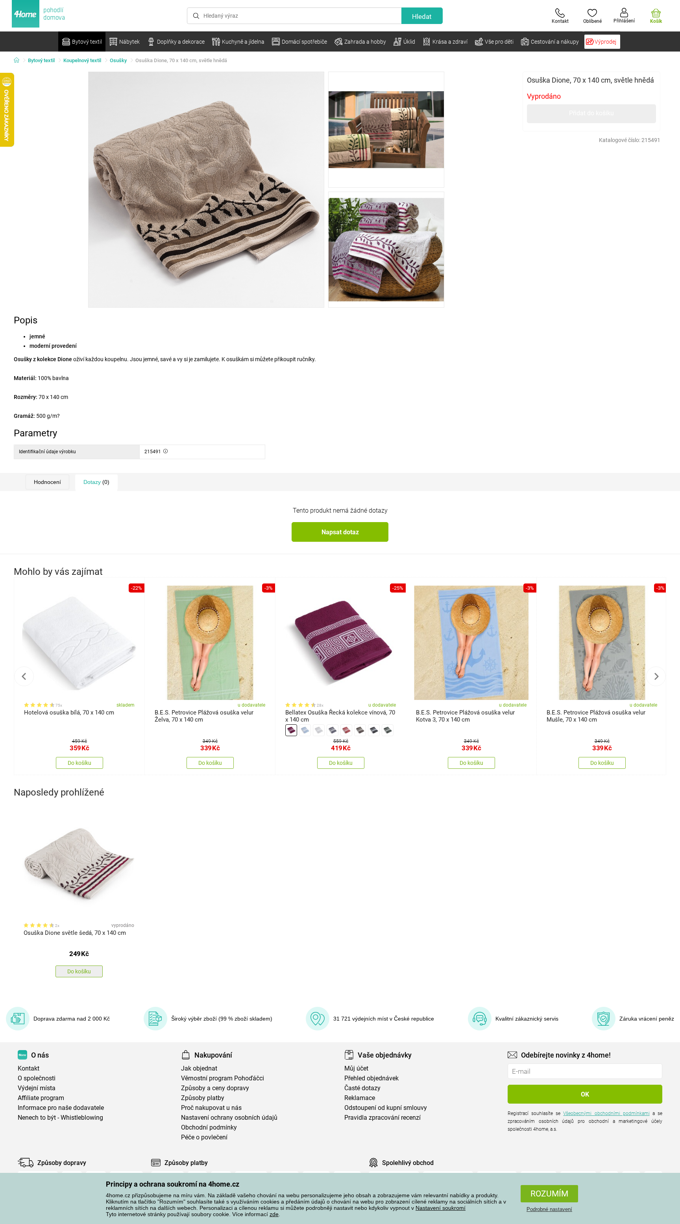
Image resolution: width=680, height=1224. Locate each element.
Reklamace (359, 1098)
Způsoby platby (202, 1098)
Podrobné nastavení (549, 1209)
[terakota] (346, 730)
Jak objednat (199, 1068)
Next (656, 676)
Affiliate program (41, 1098)
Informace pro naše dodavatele (61, 1108)
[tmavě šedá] (373, 730)
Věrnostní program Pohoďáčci (222, 1078)
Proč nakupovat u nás (211, 1108)
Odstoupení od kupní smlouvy (385, 1108)
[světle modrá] (304, 730)
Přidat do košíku (591, 113)
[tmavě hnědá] (360, 730)
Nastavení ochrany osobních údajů (229, 1118)
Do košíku (79, 763)
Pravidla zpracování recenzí (382, 1118)
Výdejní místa (36, 1088)
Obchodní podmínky (209, 1127)
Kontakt (28, 1068)
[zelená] (387, 730)
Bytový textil (41, 60)
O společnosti (36, 1078)
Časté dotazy (362, 1088)
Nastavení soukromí (441, 1208)
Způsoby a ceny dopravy (215, 1088)
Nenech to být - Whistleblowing (60, 1118)
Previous (24, 676)
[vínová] (291, 730)
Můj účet (356, 1068)
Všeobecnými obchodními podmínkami (606, 1113)
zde (274, 1214)
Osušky (118, 60)
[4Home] (19, 60)
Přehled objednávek (371, 1078)
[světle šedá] (318, 730)
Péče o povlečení (204, 1137)
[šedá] (332, 730)
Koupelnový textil (82, 60)
